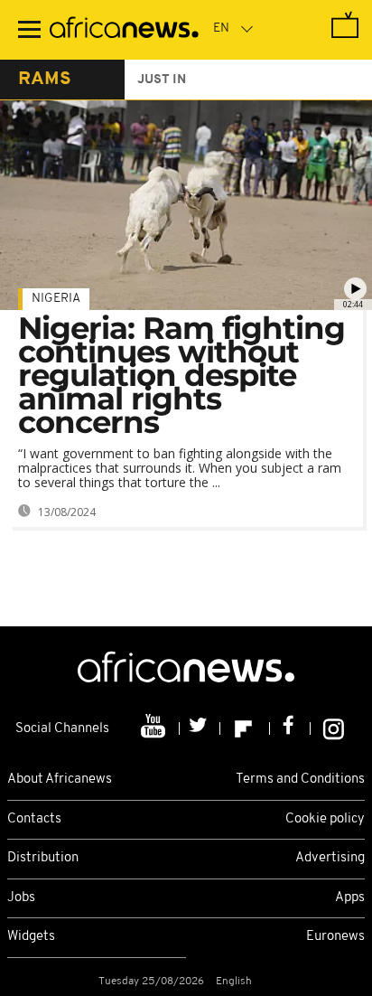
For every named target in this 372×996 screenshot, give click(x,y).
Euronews (335, 937)
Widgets (31, 937)
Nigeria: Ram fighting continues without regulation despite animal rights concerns (181, 375)
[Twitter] (200, 728)
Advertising (330, 858)
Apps (350, 898)
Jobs (21, 898)
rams (44, 79)
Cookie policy (325, 819)
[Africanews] (124, 29)
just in (161, 80)
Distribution (43, 858)
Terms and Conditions (300, 779)
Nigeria (56, 298)
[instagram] (334, 728)
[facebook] (290, 728)
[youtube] (155, 728)
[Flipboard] (245, 728)
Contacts (34, 819)
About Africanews (59, 779)
